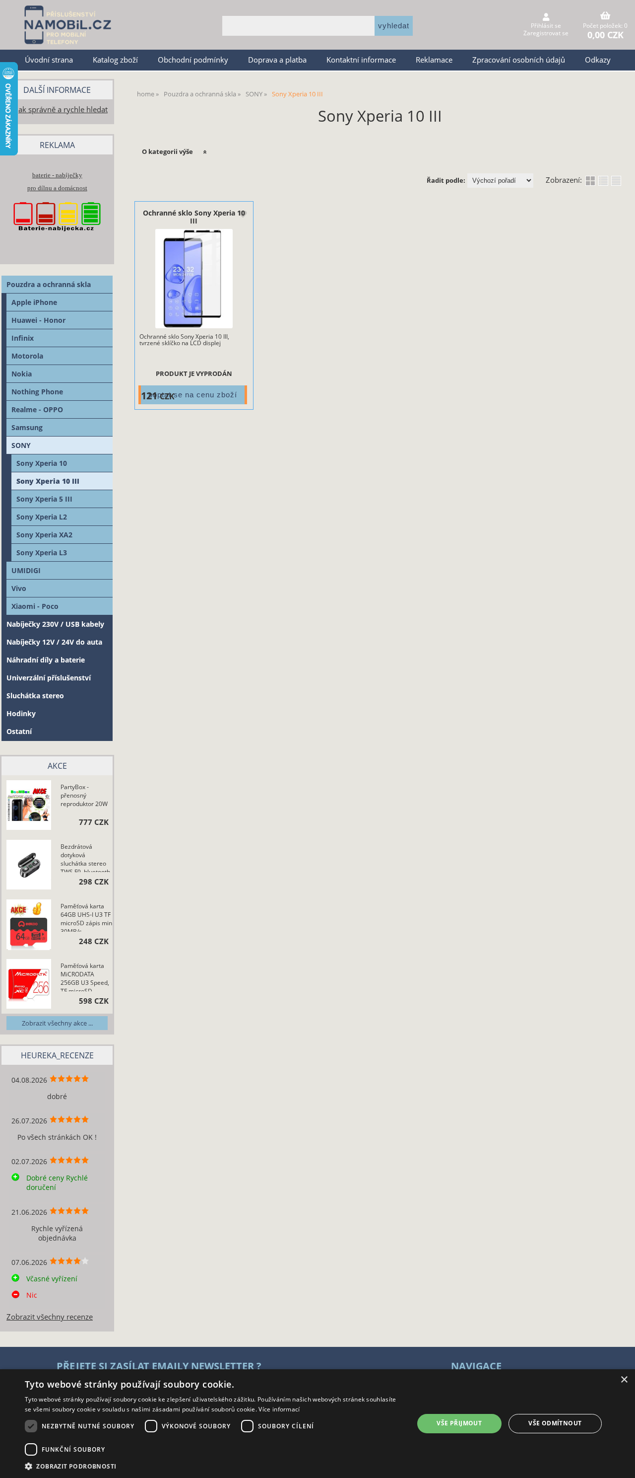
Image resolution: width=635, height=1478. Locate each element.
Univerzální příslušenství (48, 677)
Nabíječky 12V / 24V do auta (54, 642)
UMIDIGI (26, 570)
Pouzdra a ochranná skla (48, 284)
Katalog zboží (115, 60)
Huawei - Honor (38, 320)
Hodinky (21, 713)
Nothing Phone (37, 391)
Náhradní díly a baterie (45, 660)
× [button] (624, 1380)
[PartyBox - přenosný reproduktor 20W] (28, 806)
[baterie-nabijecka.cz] (57, 240)
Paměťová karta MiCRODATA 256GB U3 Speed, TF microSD (85, 976)
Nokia (21, 373)
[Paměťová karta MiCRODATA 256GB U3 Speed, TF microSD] (28, 984)
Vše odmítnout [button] (554, 1423)
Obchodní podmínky (193, 60)
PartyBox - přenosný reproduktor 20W (84, 795)
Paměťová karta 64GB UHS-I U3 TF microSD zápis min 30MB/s (86, 917)
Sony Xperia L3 (41, 552)
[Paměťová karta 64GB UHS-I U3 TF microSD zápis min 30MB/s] (28, 925)
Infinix (22, 338)
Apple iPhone (34, 302)
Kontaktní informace (361, 60)
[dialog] (317, 1423)
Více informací (279, 1409)
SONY (21, 445)
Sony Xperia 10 (41, 463)
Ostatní (19, 731)
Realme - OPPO (37, 409)
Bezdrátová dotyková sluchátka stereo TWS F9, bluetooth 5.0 (85, 857)
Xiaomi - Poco (35, 606)
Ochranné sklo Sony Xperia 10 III (194, 216)
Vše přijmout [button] (459, 1423)
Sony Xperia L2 (41, 516)
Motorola (27, 356)
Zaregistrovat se (546, 33)
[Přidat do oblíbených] (242, 214)
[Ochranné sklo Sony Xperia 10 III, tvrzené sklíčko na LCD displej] (194, 278)
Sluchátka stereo (35, 695)
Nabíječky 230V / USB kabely (55, 624)
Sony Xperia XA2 (44, 534)
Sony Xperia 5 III (44, 499)
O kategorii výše (167, 151)
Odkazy (598, 60)
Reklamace (434, 60)
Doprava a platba (277, 60)
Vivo (18, 588)
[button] (213, 1466)
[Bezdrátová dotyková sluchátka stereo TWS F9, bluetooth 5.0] (28, 866)
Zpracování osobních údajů (518, 60)
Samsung (27, 427)
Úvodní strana (49, 60)
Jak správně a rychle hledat (62, 109)
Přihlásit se (546, 25)
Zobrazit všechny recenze (49, 1317)
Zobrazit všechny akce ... (57, 1023)
